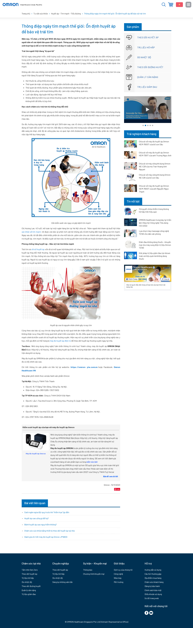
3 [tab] (147, 125)
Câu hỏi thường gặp (153, 574)
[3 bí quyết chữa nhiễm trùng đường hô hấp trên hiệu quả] (130, 212)
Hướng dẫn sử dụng (153, 570)
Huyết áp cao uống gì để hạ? (36, 518)
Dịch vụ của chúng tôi (123, 570)
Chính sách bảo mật (153, 590)
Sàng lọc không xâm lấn (62, 582)
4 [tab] (150, 125)
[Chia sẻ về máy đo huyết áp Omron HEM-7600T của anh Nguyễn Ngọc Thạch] (130, 188)
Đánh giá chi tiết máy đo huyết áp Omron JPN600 (45, 537)
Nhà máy (117, 578)
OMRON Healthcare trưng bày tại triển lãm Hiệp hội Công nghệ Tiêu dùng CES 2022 (155, 223)
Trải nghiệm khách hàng (141, 134)
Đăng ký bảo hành (152, 586)
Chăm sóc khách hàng (154, 582)
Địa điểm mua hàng (170, 4)
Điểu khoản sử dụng (153, 594)
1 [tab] (143, 125)
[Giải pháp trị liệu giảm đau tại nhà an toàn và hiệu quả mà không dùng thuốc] (130, 256)
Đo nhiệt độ (144, 57)
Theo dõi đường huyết (150, 67)
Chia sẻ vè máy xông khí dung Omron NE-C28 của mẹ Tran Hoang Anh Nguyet (154, 166)
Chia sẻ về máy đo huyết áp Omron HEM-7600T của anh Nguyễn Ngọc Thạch (154, 189)
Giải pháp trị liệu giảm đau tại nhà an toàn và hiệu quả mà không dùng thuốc (154, 256)
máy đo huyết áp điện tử (60, 340)
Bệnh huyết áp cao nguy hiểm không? (40, 524)
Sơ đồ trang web (152, 598)
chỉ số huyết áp (38, 249)
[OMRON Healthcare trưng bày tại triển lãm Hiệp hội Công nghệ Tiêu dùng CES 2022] (130, 223)
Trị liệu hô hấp (146, 47)
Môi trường (118, 582)
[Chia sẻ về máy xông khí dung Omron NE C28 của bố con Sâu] (130, 177)
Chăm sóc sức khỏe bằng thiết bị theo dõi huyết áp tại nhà (49, 530)
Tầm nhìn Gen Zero (30, 570)
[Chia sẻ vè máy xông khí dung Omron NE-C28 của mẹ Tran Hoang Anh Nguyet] (130, 166)
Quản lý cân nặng (147, 77)
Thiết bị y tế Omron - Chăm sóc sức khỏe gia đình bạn (22, 4)
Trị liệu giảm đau (147, 86)
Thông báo (87, 570)
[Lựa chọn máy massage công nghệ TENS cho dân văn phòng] (130, 234)
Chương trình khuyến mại (94, 574)
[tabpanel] (147, 109)
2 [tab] (145, 125)
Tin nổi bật (133, 201)
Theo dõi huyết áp (148, 37)
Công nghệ (118, 574)
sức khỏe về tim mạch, (31, 231)
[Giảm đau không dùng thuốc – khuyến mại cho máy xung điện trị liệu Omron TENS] (130, 245)
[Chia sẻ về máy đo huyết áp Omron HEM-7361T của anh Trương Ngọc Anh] (130, 155)
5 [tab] (152, 125)
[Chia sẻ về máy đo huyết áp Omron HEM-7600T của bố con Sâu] (130, 144)
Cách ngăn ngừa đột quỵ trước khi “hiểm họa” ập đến (46, 512)
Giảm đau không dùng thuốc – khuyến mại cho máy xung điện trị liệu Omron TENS (155, 245)
